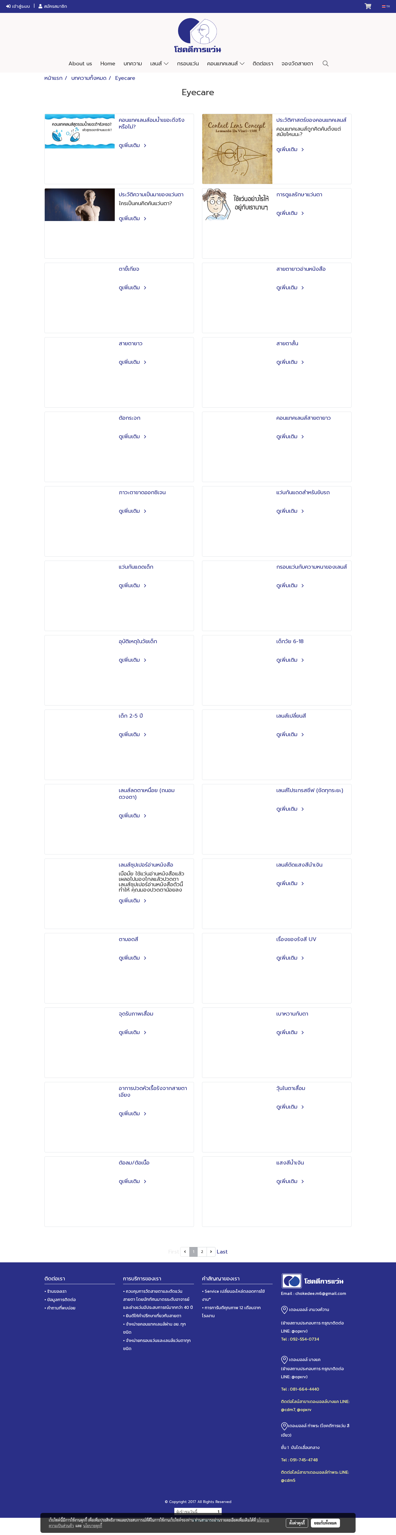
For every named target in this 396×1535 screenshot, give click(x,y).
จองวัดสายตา (297, 63)
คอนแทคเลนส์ (223, 63)
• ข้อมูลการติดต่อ (60, 1299)
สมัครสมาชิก (54, 6)
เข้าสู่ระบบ (20, 6)
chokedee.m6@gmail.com (320, 1293)
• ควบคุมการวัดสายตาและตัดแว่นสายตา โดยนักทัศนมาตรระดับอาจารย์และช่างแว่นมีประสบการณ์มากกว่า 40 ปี (158, 1299)
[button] (326, 63)
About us (80, 63)
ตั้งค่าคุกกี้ (297, 1522)
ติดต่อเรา (263, 63)
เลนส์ (157, 63)
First (173, 1252)
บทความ (133, 63)
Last (222, 1252)
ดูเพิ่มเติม (130, 145)
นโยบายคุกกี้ (92, 1525)
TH (387, 6)
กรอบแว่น (188, 63)
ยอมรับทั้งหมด (325, 1522)
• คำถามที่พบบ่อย (59, 1308)
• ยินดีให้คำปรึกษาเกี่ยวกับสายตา (152, 1315)
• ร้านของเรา (55, 1291)
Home (107, 63)
